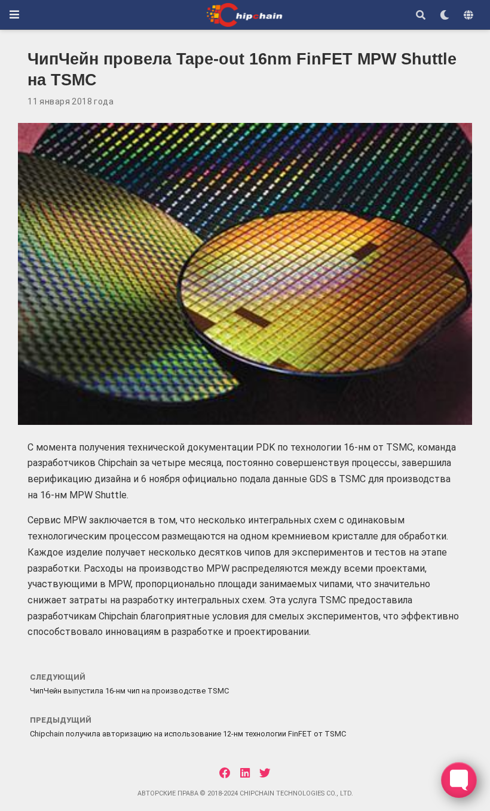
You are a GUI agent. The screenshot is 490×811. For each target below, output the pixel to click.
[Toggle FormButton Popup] (459, 780)
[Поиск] (421, 15)
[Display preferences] (445, 15)
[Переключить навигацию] (14, 15)
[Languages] (468, 15)
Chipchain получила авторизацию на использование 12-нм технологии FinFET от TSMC (188, 733)
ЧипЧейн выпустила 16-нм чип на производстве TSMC (129, 690)
